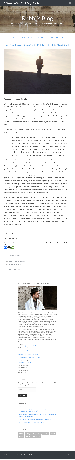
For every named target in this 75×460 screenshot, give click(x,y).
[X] (9, 247)
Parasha (38, 433)
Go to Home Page (14, 269)
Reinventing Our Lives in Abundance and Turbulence (35, 419)
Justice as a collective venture (18, 261)
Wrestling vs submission (26, 407)
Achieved (41, 37)
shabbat (17, 255)
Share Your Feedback (56, 37)
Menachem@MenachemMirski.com (28, 346)
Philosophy (45, 433)
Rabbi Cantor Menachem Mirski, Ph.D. (20, 455)
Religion (53, 433)
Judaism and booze (15, 264)
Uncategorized (36, 436)
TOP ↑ (69, 455)
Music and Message (26, 37)
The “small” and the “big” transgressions (31, 422)
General (21, 433)
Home (13, 37)
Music (27, 433)
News (32, 433)
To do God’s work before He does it (36, 45)
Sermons (11, 255)
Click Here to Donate (24, 362)
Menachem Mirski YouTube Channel (29, 357)
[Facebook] (5, 247)
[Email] (12, 247)
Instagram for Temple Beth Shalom (28, 354)
